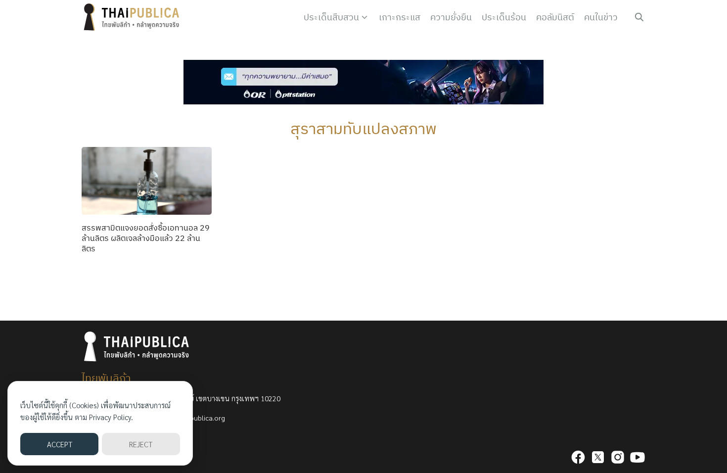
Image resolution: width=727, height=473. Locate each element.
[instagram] (618, 457)
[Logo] (133, 17)
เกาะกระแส (399, 17)
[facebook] (578, 457)
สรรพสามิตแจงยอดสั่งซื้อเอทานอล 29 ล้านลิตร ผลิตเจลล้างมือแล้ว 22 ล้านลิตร (146, 238)
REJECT (140, 444)
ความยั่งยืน (451, 17)
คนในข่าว (601, 17)
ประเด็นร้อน (504, 17)
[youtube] (637, 457)
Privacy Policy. (111, 417)
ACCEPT (59, 444)
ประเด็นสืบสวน (331, 17)
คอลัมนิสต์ (555, 17)
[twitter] (598, 457)
